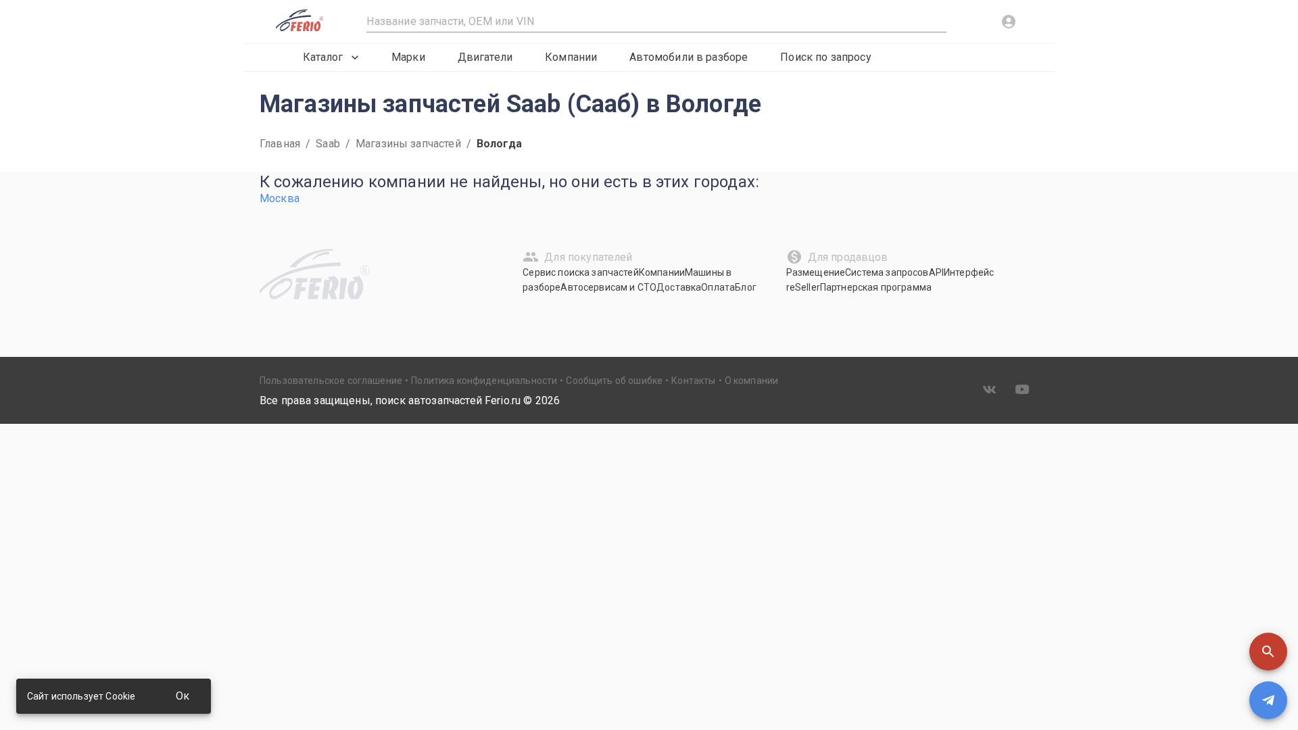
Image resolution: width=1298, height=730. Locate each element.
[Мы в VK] (990, 389)
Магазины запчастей (408, 143)
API (936, 272)
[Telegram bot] (1268, 700)
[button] (1268, 652)
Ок (182, 695)
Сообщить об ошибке (614, 380)
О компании (752, 380)
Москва (279, 198)
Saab (328, 143)
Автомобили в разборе (688, 57)
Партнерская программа (876, 287)
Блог (745, 287)
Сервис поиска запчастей (580, 272)
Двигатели (485, 57)
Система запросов (886, 272)
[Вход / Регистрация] (1008, 21)
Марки (408, 57)
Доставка (678, 287)
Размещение (816, 272)
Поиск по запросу (825, 57)
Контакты (693, 380)
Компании (571, 57)
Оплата (718, 287)
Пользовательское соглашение (331, 380)
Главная (280, 143)
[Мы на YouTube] (1022, 389)
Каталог (323, 57)
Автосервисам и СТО (608, 287)
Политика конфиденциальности (484, 380)
